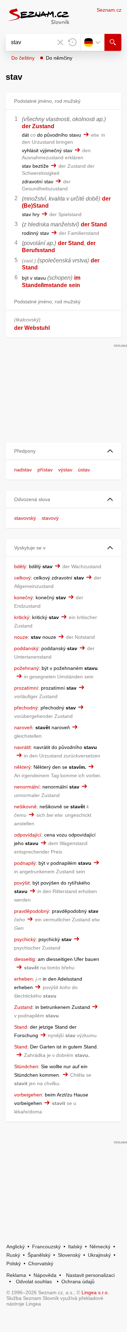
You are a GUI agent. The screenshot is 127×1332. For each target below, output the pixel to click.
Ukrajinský (99, 1255)
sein (74, 285)
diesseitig (24, 959)
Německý (100, 1246)
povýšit (22, 883)
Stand (20, 1027)
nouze (21, 637)
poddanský (26, 648)
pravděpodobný (31, 911)
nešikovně (25, 806)
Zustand (23, 1007)
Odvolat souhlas (34, 1281)
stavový (50, 518)
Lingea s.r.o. (95, 1292)
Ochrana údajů (78, 1281)
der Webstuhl (32, 328)
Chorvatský (40, 1263)
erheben (23, 979)
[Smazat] (60, 42)
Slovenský (69, 1255)
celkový (22, 578)
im (77, 278)
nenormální (27, 787)
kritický (21, 617)
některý (22, 767)
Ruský (13, 1255)
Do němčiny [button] (59, 58)
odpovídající (27, 835)
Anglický (15, 1246)
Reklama (16, 1275)
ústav (84, 469)
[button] (63, 451)
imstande (54, 285)
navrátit (22, 747)
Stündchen (26, 1066)
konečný (23, 597)
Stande (31, 285)
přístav (45, 469)
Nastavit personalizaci (90, 1275)
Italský (75, 1246)
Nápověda (45, 1275)
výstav (65, 469)
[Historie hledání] (72, 42)
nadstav (23, 469)
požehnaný (26, 668)
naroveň (23, 727)
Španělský (39, 1255)
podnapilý (25, 863)
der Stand (94, 224)
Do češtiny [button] (23, 58)
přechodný (26, 707)
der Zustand (38, 126)
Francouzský (46, 1246)
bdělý (20, 566)
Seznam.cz (109, 10)
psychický (25, 939)
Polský (13, 1263)
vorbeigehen (28, 1095)
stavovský (25, 518)
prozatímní (26, 688)
